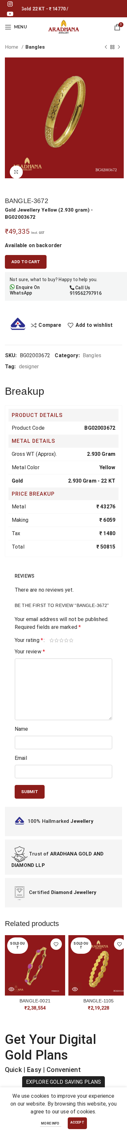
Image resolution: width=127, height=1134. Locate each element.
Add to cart (25, 261)
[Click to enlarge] (16, 172)
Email (21, 758)
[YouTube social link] (10, 14)
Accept (77, 1122)
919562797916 (86, 293)
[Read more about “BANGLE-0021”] (11, 989)
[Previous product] (106, 47)
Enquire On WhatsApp (25, 290)
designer (29, 366)
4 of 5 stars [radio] (66, 640)
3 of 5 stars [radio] (61, 640)
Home (12, 47)
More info (50, 1123)
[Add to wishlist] (56, 944)
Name (21, 729)
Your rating (29, 640)
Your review (30, 651)
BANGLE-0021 (35, 1000)
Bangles (35, 47)
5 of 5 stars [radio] (71, 640)
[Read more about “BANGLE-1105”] (74, 989)
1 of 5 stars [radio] (51, 640)
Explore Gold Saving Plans (63, 1082)
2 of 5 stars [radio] (56, 640)
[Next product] (119, 47)
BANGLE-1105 (98, 1000)
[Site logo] (63, 27)
